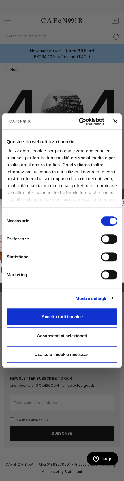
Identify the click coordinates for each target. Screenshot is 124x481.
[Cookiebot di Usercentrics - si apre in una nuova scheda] (79, 121)
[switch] (109, 239)
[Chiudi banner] (115, 121)
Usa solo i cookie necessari (62, 354)
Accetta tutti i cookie (62, 316)
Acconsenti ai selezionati (62, 335)
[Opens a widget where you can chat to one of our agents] (102, 459)
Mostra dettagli (91, 298)
